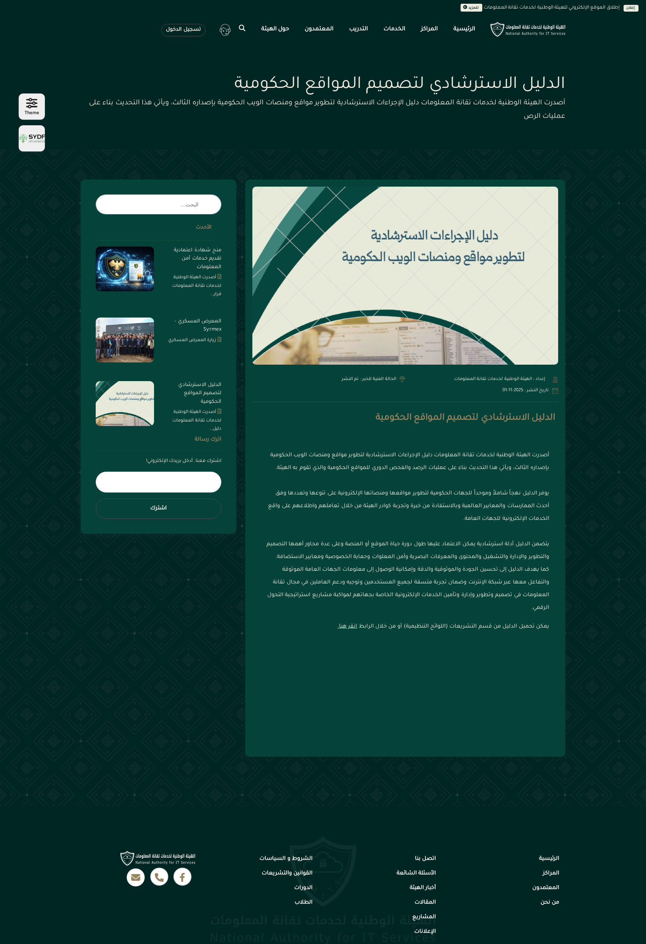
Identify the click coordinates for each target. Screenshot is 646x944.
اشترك (158, 509)
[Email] (136, 877)
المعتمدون (319, 29)
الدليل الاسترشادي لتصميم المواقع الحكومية (465, 418)
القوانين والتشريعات (287, 874)
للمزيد (473, 8)
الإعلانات (425, 932)
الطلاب (304, 903)
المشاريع (424, 917)
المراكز (429, 29)
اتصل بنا (425, 859)
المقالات (425, 903)
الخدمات (394, 29)
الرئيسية (464, 29)
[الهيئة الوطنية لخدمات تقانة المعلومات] (528, 29)
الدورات (303, 888)
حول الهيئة (275, 29)
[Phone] (159, 877)
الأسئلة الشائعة (416, 874)
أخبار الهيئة (423, 888)
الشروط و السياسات (286, 859)
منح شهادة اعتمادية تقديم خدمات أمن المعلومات (197, 259)
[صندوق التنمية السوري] (32, 138)
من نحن (550, 903)
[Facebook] (182, 877)
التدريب (358, 29)
